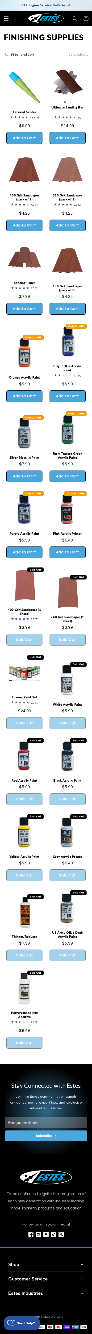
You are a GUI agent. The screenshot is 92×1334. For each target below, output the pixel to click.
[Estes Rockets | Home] (46, 1177)
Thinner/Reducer (24, 936)
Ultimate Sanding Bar (67, 107)
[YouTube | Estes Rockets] (46, 1234)
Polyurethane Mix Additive (24, 1015)
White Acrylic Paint (67, 704)
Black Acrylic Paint (67, 780)
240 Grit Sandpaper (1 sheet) (67, 619)
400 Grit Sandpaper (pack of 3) (24, 197)
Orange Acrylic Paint (24, 377)
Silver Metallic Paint (24, 457)
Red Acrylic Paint (24, 780)
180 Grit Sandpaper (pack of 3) (67, 288)
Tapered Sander (24, 112)
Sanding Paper (24, 283)
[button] (6, 18)
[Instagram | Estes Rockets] (38, 1234)
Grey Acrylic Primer (67, 857)
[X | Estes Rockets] (61, 1234)
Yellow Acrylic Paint (24, 857)
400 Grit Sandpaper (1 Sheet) (24, 612)
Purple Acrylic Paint (24, 533)
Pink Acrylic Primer (67, 533)
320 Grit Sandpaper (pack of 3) (67, 197)
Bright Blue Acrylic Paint (67, 368)
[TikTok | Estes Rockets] (53, 1234)
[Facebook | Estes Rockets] (30, 1234)
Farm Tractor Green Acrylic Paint (67, 455)
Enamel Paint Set (24, 697)
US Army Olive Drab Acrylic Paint (67, 934)
